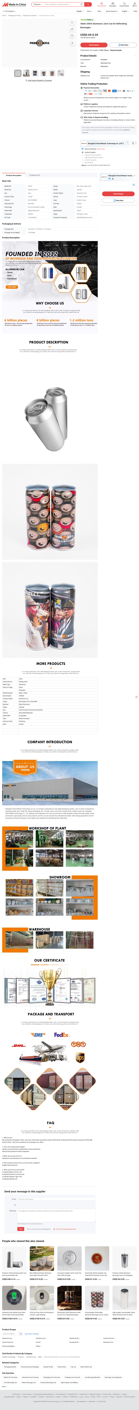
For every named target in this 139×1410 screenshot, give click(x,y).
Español (25, 1397)
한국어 (87, 1397)
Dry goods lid (74, 1342)
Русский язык (50, 1397)
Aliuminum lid (74, 1338)
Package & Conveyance (30, 15)
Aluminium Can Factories (30, 1377)
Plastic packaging (8, 1346)
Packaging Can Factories (51, 1377)
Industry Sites (83, 1394)
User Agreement (81, 1401)
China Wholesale (61, 1394)
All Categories (9, 11)
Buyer (89, 11)
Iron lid (38, 1342)
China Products (27, 1394)
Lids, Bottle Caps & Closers (46, 15)
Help (99, 11)
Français (41, 1397)
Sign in (134, 6)
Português (33, 1397)
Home (4, 15)
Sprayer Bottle (48, 1367)
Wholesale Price (72, 1394)
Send (20, 1229)
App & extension (111, 11)
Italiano (58, 1397)
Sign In (83, 165)
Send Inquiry (94, 45)
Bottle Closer (62, 1367)
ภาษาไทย (105, 1397)
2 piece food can (108, 1338)
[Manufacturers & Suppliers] (14, 4)
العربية (81, 1397)
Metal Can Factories (10, 1377)
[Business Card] (134, 184)
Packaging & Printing (14, 15)
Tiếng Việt (119, 1397)
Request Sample (116, 50)
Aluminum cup (7, 1338)
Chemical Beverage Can (48, 1382)
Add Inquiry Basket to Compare (40, 80)
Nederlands (73, 1397)
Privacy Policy (102, 1401)
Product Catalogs (33, 1334)
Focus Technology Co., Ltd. (55, 1401)
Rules (135, 11)
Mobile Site (116, 1394)
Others (38, 1346)
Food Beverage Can (10, 1382)
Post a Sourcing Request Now (64, 1229)
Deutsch (65, 1397)
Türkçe (112, 1397)
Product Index (107, 1394)
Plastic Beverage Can (29, 1382)
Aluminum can (41, 1338)
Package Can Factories (72, 1377)
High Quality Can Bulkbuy (69, 1382)
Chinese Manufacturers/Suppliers (43, 1394)
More (4, 1386)
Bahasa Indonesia (129, 1397)
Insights (124, 1394)
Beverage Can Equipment (113, 1377)
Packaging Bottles (10, 1367)
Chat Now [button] (124, 45)
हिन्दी (99, 1397)
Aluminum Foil (108, 1342)
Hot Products (16, 1394)
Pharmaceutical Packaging (30, 1367)
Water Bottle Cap (86, 1367)
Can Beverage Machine (92, 1377)
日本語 (93, 1397)
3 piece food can (7, 1342)
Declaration (92, 1401)
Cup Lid (73, 1367)
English (19, 1397)
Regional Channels (95, 1394)
